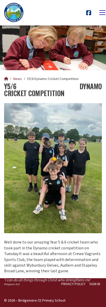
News (17, 79)
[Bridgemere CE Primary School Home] (13, 12)
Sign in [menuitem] (94, 284)
